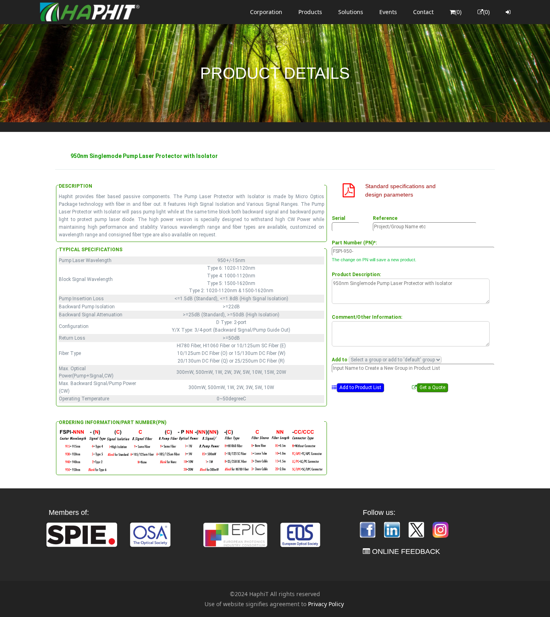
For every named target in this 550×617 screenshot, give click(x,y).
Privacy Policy (326, 604)
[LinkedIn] (392, 529)
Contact (423, 12)
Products (310, 12)
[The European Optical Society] (300, 534)
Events (388, 12)
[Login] (508, 12)
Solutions (350, 12)
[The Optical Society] (150, 534)
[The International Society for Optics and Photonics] (81, 534)
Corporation (266, 12)
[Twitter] (417, 529)
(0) (458, 12)
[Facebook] (368, 529)
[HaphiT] (89, 12)
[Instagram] (440, 529)
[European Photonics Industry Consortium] (235, 534)
